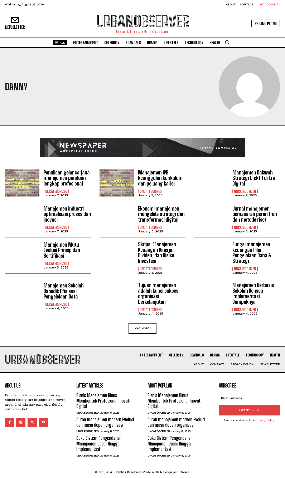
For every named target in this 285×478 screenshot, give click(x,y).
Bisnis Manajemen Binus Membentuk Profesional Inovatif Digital (104, 401)
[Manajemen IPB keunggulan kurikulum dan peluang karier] (117, 183)
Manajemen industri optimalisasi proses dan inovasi (67, 214)
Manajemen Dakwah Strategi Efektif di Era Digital (253, 178)
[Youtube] (43, 422)
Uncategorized (56, 191)
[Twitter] (32, 422)
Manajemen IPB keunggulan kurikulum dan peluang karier (160, 178)
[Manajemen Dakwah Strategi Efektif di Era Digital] (211, 183)
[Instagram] (20, 422)
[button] (227, 42)
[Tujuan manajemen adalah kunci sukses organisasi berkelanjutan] (117, 296)
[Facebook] (9, 422)
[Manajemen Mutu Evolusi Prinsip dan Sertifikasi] (22, 255)
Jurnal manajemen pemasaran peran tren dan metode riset (254, 214)
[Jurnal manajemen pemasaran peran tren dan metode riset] (211, 219)
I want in (247, 410)
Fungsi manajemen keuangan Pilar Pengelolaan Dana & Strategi (251, 252)
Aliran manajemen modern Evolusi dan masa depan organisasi (105, 422)
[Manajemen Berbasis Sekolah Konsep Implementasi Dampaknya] (211, 296)
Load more (141, 328)
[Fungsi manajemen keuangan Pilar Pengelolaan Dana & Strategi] (211, 255)
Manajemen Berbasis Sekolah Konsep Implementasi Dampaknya (253, 293)
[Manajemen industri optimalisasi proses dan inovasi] (22, 219)
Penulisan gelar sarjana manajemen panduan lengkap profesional (67, 178)
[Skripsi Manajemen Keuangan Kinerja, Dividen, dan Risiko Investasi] (117, 255)
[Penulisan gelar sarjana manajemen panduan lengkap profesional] (22, 183)
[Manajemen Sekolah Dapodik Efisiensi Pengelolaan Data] (22, 296)
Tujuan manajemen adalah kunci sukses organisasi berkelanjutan (158, 293)
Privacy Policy (265, 420)
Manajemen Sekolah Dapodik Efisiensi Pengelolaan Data (64, 291)
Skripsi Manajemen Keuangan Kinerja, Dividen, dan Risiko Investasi (157, 252)
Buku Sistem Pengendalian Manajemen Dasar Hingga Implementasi (98, 443)
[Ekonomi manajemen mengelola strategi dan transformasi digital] (117, 219)
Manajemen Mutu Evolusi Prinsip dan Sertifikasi (62, 250)
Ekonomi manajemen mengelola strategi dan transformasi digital (161, 214)
